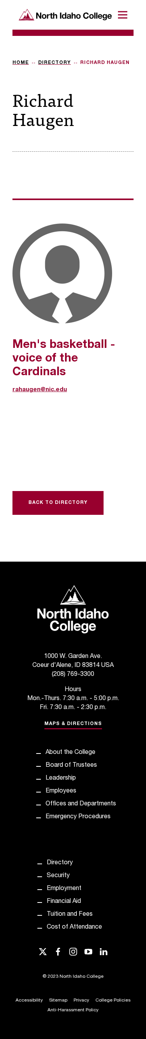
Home (20, 62)
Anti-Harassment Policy (73, 1010)
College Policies (112, 1000)
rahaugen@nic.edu (39, 390)
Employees (61, 791)
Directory (54, 62)
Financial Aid (64, 902)
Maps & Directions (73, 724)
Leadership (61, 778)
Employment (64, 889)
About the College (70, 753)
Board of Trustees (71, 765)
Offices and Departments (81, 804)
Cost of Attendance (74, 927)
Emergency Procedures (78, 817)
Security (58, 876)
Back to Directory (58, 502)
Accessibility (29, 1000)
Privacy (81, 1000)
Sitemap (58, 1000)
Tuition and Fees (70, 914)
